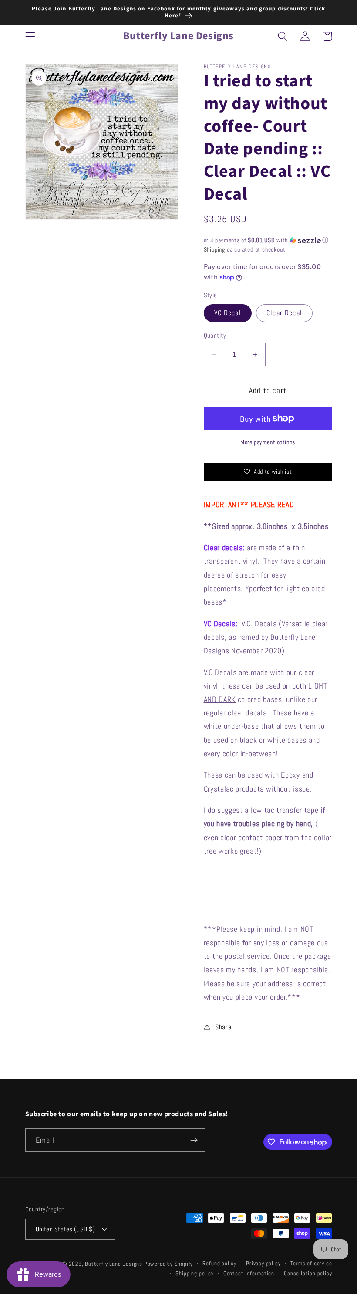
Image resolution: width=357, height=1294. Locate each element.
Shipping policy (194, 1273)
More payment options (267, 442)
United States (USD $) (65, 1229)
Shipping (214, 249)
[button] (30, 36)
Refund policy (219, 1263)
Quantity (215, 335)
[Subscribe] (194, 1140)
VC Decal (227, 312)
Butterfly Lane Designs (113, 1264)
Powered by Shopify (168, 1264)
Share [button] (223, 1026)
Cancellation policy (308, 1273)
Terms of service (311, 1263)
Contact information (248, 1273)
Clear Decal (284, 312)
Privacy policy (263, 1263)
